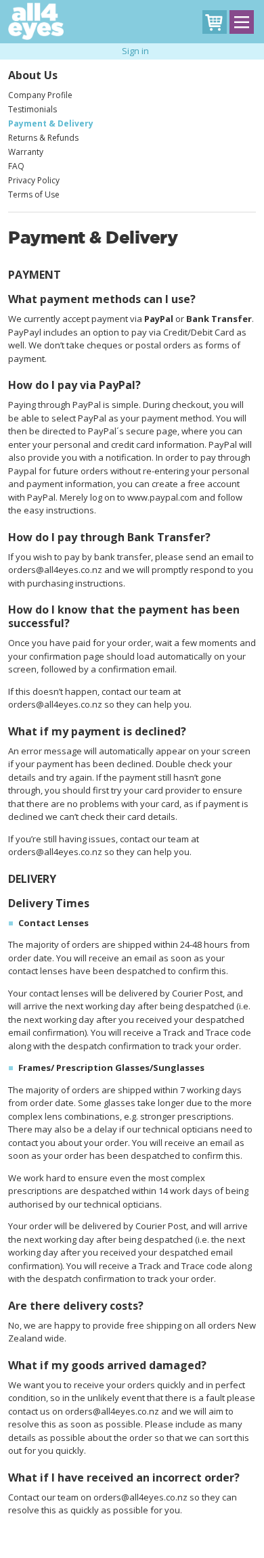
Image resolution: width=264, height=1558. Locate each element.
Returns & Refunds (43, 137)
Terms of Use (34, 194)
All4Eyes (36, 21)
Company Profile (40, 95)
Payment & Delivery (50, 123)
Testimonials (32, 109)
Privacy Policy (34, 180)
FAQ (16, 166)
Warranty (25, 152)
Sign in (135, 51)
